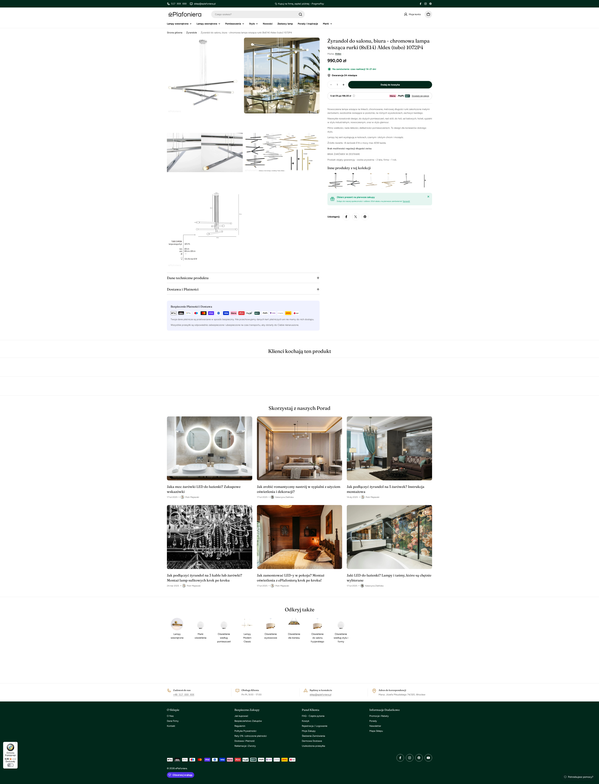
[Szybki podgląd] (338, 181)
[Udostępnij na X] (355, 216)
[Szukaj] (300, 14)
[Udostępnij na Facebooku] (346, 216)
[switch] (10, 765)
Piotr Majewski (192, 497)
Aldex (338, 53)
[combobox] (258, 14)
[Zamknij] (428, 197)
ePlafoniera (181, 768)
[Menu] (16, 744)
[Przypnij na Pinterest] (365, 216)
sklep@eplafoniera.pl (320, 694)
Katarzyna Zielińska (284, 497)
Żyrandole (191, 32)
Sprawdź (406, 201)
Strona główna (174, 32)
